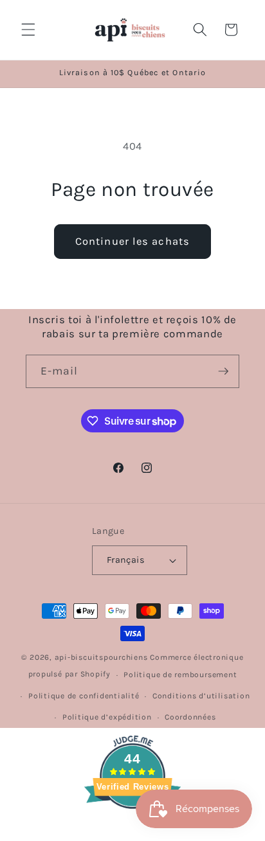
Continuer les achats (132, 241)
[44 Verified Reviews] (132, 832)
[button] (28, 29)
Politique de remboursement (180, 674)
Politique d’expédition (107, 717)
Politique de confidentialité (84, 695)
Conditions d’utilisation (201, 695)
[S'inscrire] (223, 371)
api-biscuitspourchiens (101, 657)
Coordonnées (190, 717)
